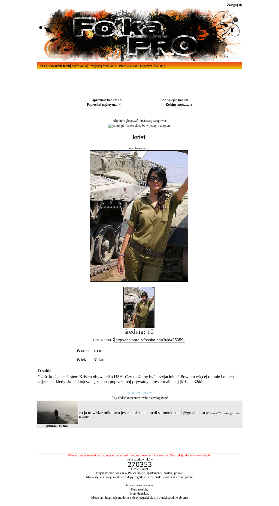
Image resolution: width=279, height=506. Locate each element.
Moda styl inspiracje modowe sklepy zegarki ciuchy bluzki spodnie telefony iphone (139, 477)
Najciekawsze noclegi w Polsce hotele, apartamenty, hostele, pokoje (139, 473)
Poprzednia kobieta (103, 100)
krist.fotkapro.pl (139, 148)
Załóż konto (79, 66)
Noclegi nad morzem (139, 485)
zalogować (159, 121)
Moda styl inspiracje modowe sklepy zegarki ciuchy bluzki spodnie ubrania (139, 497)
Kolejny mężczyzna (179, 105)
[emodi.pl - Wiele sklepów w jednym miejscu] (139, 126)
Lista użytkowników (139, 459)
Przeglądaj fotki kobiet (102, 66)
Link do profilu (103, 340)
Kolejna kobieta (177, 100)
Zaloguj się (234, 5)
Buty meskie (139, 489)
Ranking (159, 66)
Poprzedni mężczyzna (102, 105)
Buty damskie (139, 493)
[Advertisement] (139, 81)
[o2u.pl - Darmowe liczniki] (139, 466)
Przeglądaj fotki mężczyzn (135, 66)
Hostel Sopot (139, 469)
